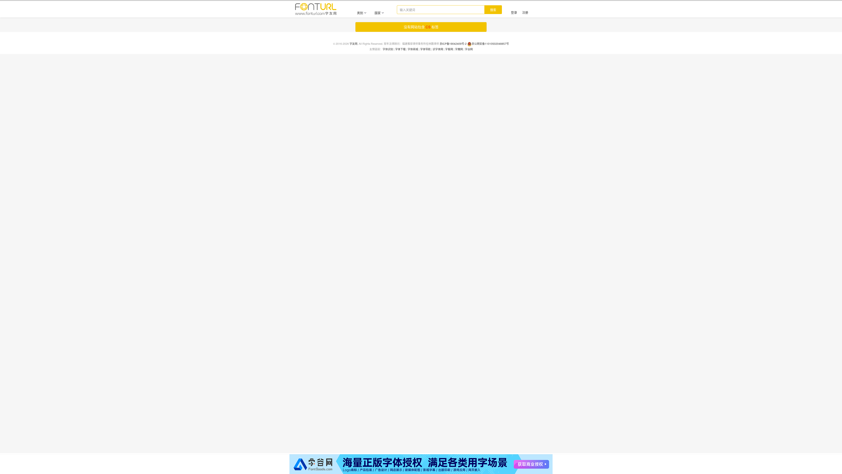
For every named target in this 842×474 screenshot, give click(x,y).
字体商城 (413, 49)
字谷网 (469, 49)
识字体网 (438, 49)
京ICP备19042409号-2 (453, 43)
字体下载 (400, 49)
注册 (525, 12)
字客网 (449, 49)
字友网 (353, 43)
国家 (378, 13)
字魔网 (459, 49)
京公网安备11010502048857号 (490, 43)
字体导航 (425, 49)
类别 (360, 13)
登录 (514, 12)
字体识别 (388, 49)
